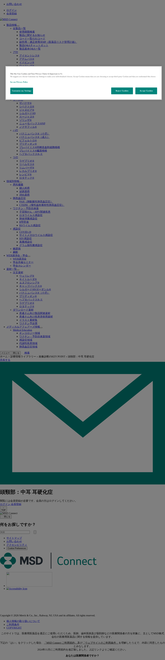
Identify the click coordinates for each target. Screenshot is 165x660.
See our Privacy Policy (19, 82)
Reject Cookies (122, 91)
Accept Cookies (146, 91)
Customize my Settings (21, 91)
